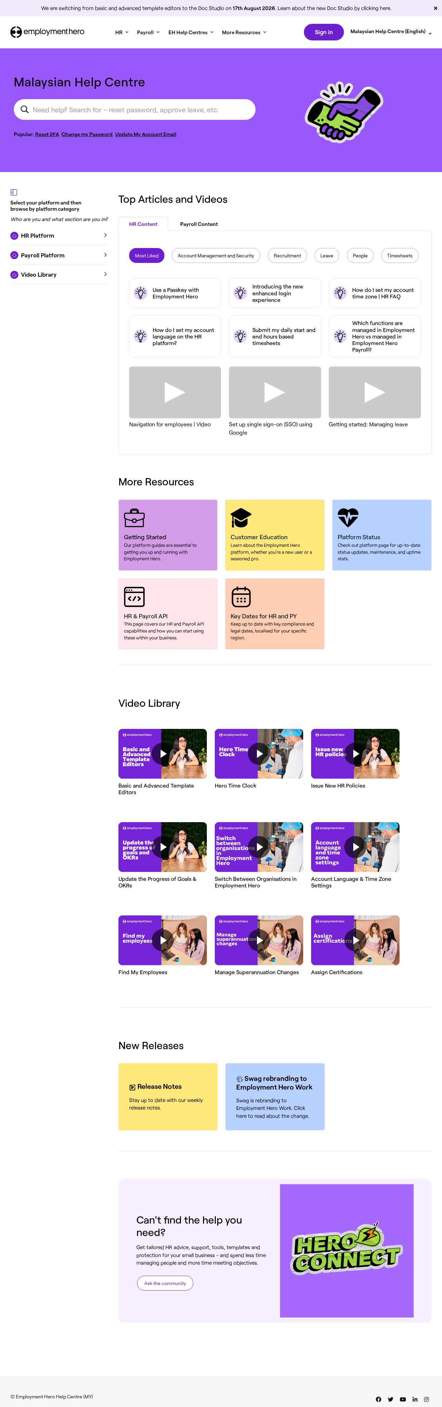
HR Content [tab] (143, 224)
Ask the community (165, 1283)
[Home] (47, 32)
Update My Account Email (145, 134)
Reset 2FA (47, 134)
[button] (59, 235)
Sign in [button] (324, 31)
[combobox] (135, 109)
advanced (129, 8)
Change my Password (87, 134)
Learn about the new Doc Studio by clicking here (334, 8)
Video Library (149, 702)
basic (101, 8)
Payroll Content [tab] (199, 224)
